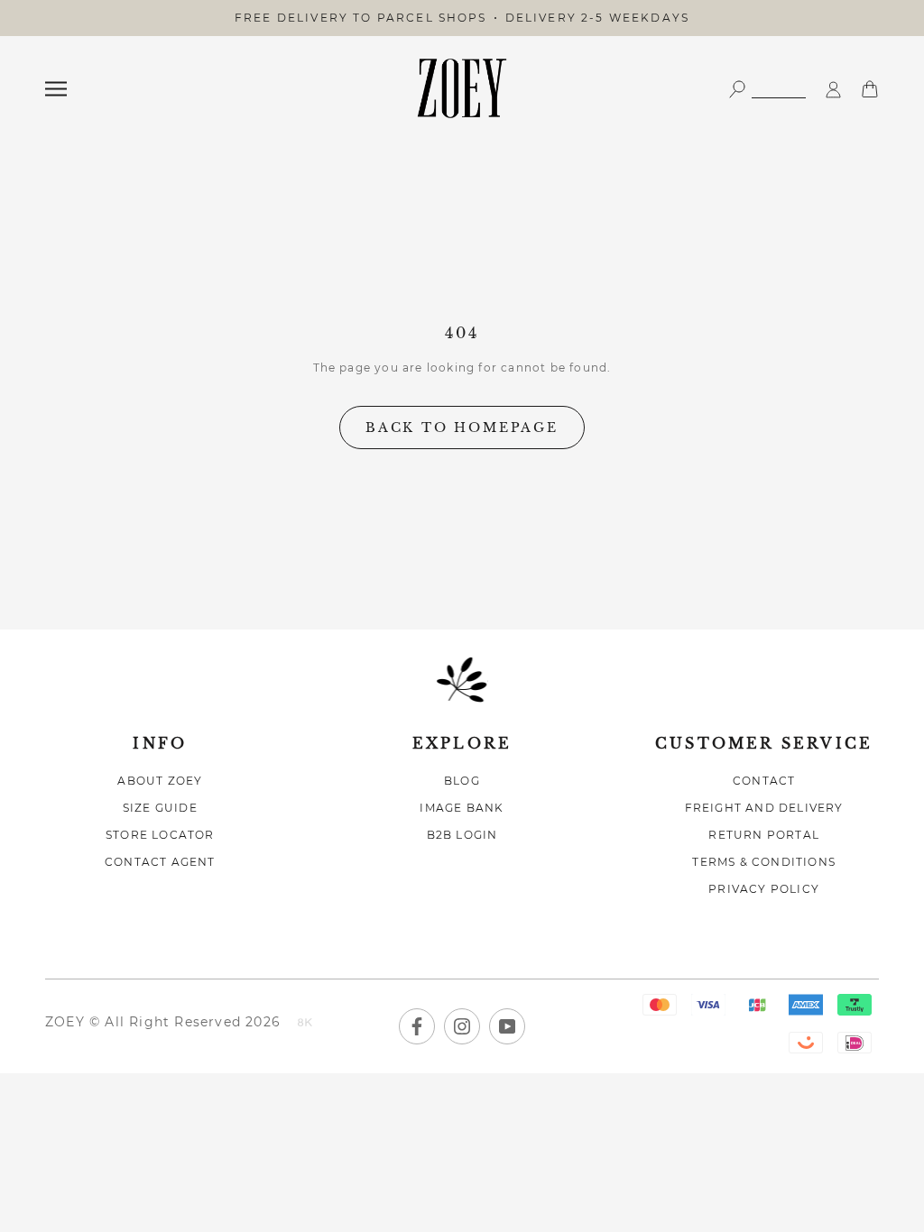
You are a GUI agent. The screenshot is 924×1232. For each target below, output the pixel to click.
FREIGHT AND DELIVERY (764, 807)
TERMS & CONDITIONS (764, 862)
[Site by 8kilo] (305, 1023)
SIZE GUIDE (160, 807)
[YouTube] (507, 1026)
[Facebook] (417, 1026)
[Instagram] (462, 1026)
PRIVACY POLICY (763, 889)
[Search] (767, 87)
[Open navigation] (56, 89)
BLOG (462, 780)
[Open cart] (870, 88)
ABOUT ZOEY (159, 780)
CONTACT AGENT (160, 862)
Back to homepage (462, 427)
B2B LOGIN (462, 834)
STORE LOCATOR (160, 834)
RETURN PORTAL (763, 834)
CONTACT (764, 780)
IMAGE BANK (462, 807)
